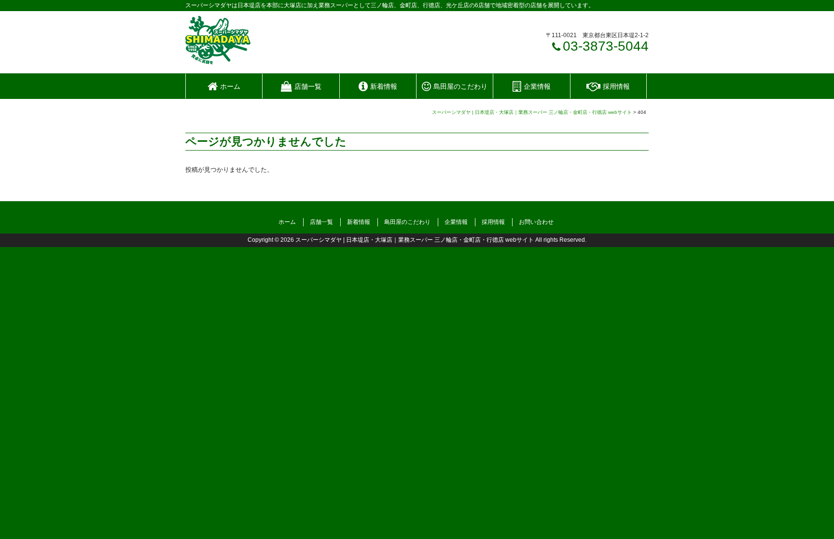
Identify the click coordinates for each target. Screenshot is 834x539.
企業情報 (456, 222)
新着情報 (358, 222)
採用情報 (493, 222)
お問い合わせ (536, 222)
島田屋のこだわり (407, 222)
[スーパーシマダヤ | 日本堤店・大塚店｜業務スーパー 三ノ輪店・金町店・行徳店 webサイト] (217, 60)
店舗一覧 (321, 222)
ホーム (287, 222)
